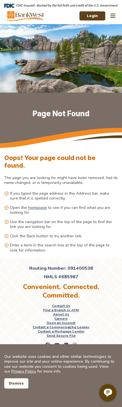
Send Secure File (61, 335)
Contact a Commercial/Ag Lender (61, 327)
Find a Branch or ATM (61, 310)
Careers (61, 318)
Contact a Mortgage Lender (61, 331)
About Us (61, 314)
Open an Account (61, 323)
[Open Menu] (113, 16)
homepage (37, 207)
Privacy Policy (23, 371)
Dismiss (16, 383)
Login (92, 15)
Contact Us (61, 306)
